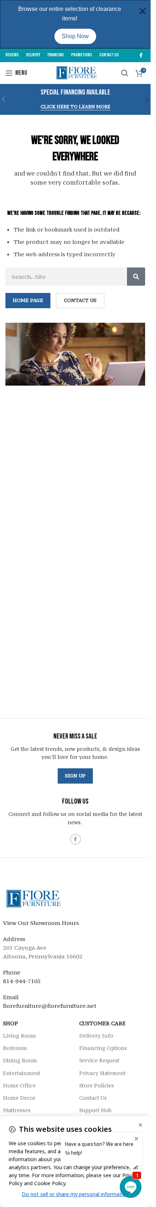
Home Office (19, 1085)
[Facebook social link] (140, 55)
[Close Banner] (142, 11)
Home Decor (19, 1097)
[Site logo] (75, 72)
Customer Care (102, 1023)
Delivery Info (96, 1035)
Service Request (99, 1060)
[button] (147, 99)
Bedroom (15, 1048)
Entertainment (21, 1073)
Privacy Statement (102, 1073)
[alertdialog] (75, 24)
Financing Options (103, 1048)
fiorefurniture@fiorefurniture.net (50, 1005)
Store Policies (96, 1085)
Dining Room (20, 1060)
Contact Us (93, 1097)
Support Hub (95, 1110)
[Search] (136, 276)
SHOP (10, 1023)
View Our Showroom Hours (41, 922)
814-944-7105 (22, 981)
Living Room (19, 1035)
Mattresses (16, 1110)
